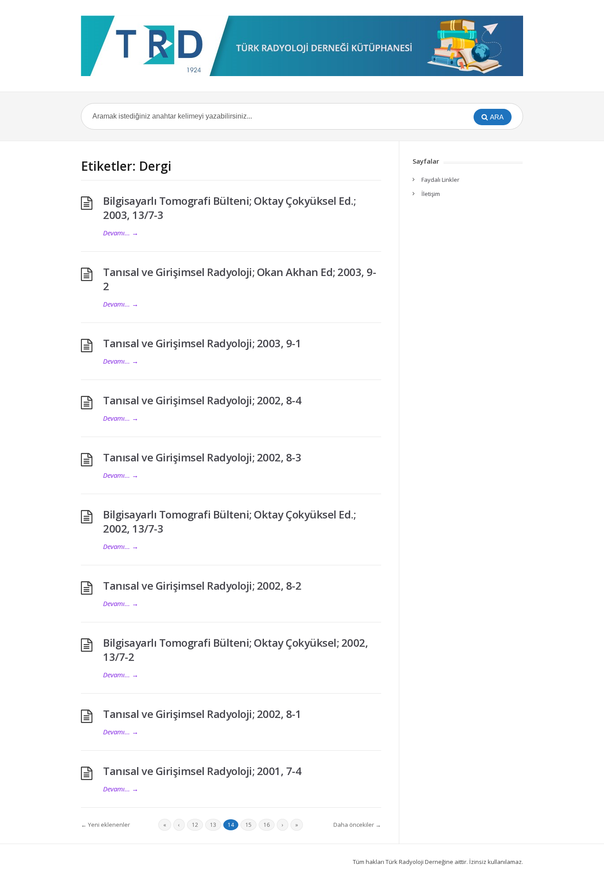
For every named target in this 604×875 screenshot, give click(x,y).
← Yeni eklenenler (105, 825)
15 (248, 825)
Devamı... (120, 232)
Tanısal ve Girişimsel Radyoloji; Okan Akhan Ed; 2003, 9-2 (239, 279)
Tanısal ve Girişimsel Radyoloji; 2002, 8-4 (202, 400)
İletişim (430, 194)
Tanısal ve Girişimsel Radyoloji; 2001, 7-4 (202, 771)
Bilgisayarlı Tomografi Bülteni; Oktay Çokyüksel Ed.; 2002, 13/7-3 (229, 521)
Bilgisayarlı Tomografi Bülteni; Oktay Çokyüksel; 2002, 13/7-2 (235, 649)
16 (267, 825)
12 (195, 825)
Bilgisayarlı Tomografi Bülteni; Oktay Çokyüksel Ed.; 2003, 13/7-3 (229, 207)
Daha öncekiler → (357, 825)
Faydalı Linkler (440, 180)
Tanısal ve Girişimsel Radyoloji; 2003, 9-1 (202, 343)
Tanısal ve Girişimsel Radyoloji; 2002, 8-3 (202, 457)
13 (213, 825)
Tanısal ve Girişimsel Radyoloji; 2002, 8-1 (202, 713)
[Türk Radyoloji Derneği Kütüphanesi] (302, 45)
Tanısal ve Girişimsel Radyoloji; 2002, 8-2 (202, 585)
